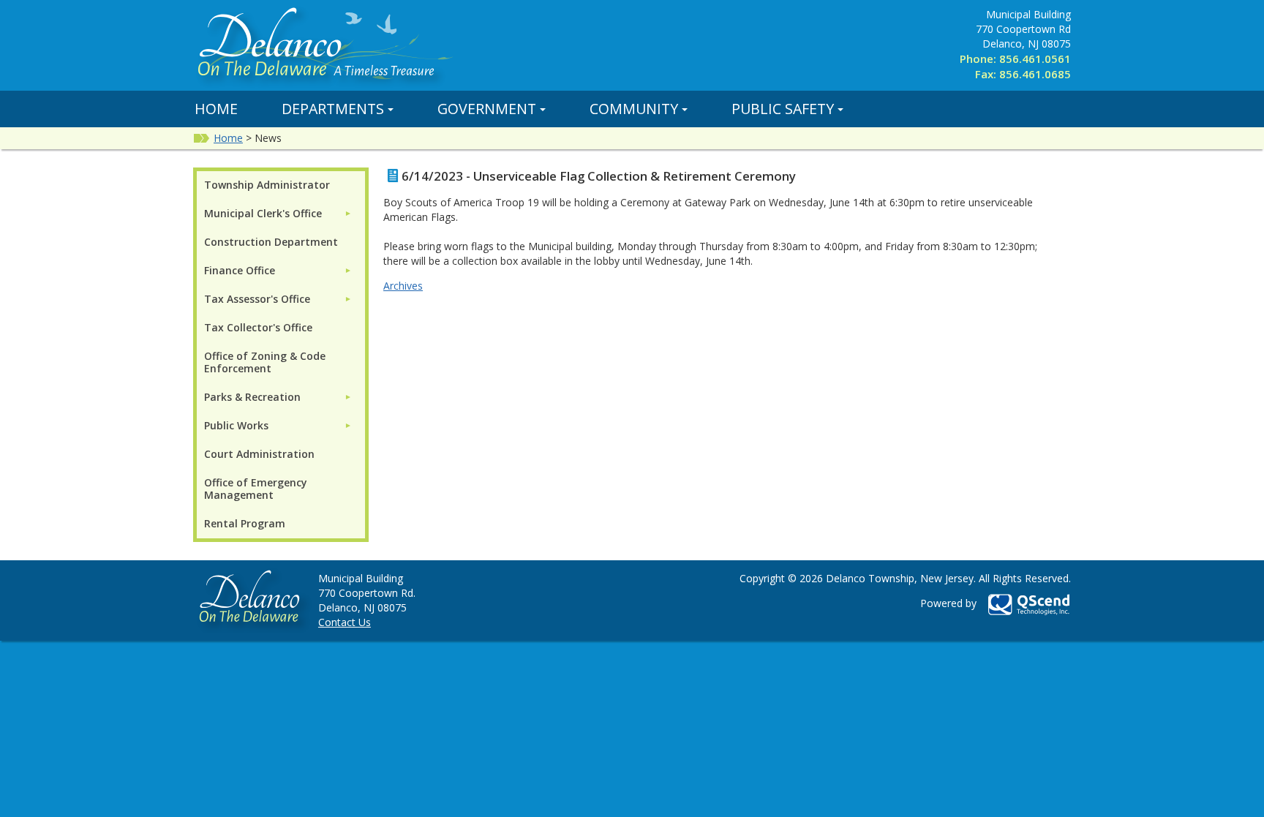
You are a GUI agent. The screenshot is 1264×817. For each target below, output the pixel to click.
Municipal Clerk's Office (263, 213)
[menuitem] (278, 213)
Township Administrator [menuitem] (267, 185)
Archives (403, 286)
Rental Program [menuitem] (244, 523)
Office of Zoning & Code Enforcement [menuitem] (265, 362)
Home (216, 108)
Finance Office (239, 270)
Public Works (236, 425)
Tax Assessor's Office (257, 299)
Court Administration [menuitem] (259, 454)
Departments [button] (333, 108)
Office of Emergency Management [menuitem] (255, 488)
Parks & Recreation (252, 397)
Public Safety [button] (782, 108)
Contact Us (344, 622)
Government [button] (486, 108)
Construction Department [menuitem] (271, 242)
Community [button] (634, 108)
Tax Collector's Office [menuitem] (258, 327)
